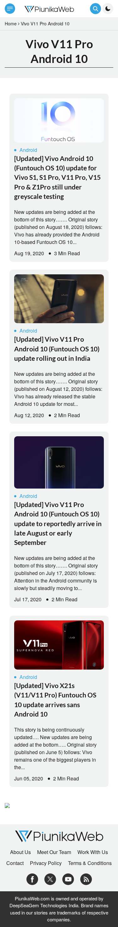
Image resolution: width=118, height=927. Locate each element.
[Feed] (86, 878)
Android (28, 149)
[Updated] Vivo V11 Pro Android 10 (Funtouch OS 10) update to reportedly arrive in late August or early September (58, 523)
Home (11, 23)
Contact (15, 863)
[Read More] (59, 120)
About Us (20, 852)
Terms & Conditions (90, 863)
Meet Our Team (54, 852)
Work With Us (92, 852)
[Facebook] (32, 878)
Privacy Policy (46, 863)
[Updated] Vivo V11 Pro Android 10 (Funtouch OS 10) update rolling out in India (56, 348)
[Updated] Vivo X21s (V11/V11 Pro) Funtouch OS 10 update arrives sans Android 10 (55, 699)
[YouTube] (68, 878)
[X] (50, 878)
